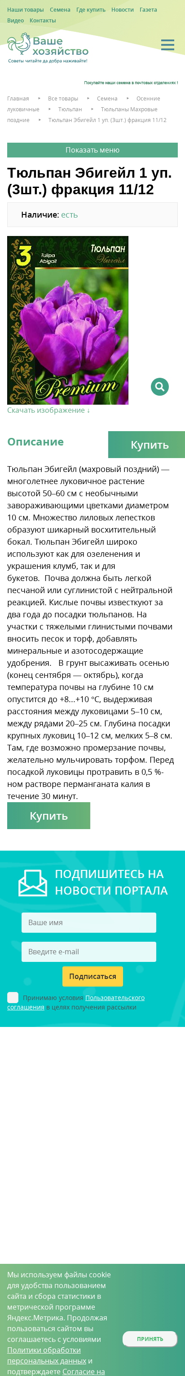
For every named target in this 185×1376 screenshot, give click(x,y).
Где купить (91, 9)
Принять (150, 1339)
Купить (49, 815)
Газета (148, 9)
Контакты (43, 20)
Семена (60, 9)
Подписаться (92, 976)
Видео (15, 20)
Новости (122, 9)
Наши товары (25, 9)
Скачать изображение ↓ (48, 410)
